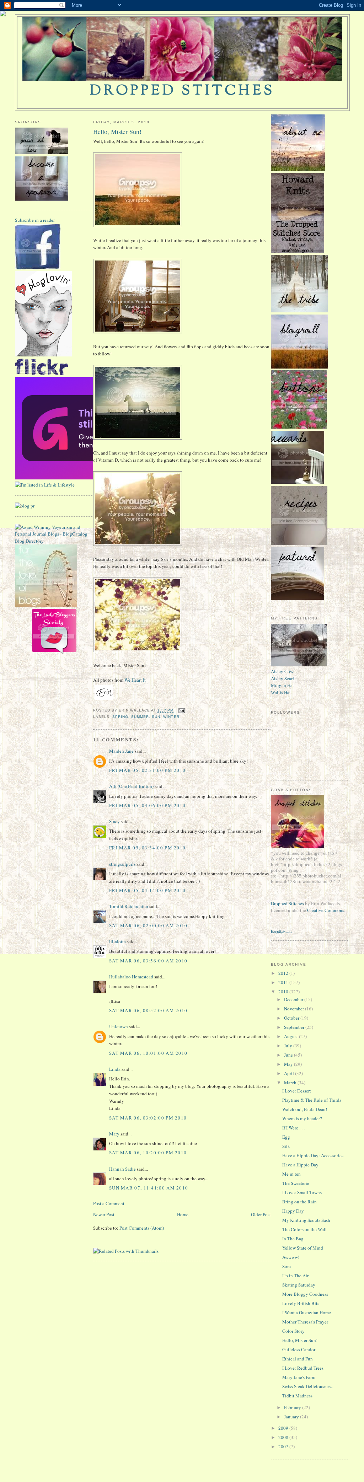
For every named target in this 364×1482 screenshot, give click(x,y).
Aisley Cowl (283, 671)
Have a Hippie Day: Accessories (312, 1155)
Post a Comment (108, 1203)
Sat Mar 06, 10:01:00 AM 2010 (148, 1053)
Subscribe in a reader (35, 220)
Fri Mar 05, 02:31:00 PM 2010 (147, 770)
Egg (286, 1137)
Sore (286, 1266)
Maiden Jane (121, 751)
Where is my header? (302, 1118)
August (291, 1036)
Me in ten (291, 1174)
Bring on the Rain (299, 1201)
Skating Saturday (298, 1285)
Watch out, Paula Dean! (304, 1109)
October (292, 1018)
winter (171, 717)
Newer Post (103, 1214)
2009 (283, 1428)
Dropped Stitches (287, 903)
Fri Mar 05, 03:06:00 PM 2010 (147, 805)
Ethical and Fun (297, 1358)
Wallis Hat (281, 692)
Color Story (293, 1331)
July (288, 1045)
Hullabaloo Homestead (131, 976)
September (294, 1027)
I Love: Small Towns (302, 1192)
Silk (286, 1146)
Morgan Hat (282, 685)
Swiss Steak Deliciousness (307, 1386)
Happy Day (293, 1211)
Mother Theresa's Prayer (305, 1322)
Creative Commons (325, 910)
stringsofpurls (122, 864)
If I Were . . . (293, 1127)
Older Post (261, 1214)
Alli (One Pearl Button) (131, 786)
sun (156, 717)
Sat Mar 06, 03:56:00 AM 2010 (148, 960)
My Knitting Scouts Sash (306, 1220)
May (289, 1064)
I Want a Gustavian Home (306, 1312)
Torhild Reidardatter (128, 906)
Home (182, 1214)
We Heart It (135, 680)
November (294, 1008)
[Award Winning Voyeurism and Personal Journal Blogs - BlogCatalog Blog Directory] (54, 541)
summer (140, 717)
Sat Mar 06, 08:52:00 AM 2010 (148, 1010)
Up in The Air (295, 1275)
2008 (283, 1437)
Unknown (118, 1026)
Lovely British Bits (300, 1303)
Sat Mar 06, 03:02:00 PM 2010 (148, 1118)
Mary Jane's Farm (298, 1377)
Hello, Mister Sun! (117, 131)
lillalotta (117, 941)
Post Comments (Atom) (141, 1228)
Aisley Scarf (282, 678)
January (292, 1416)
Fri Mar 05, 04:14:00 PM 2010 (147, 890)
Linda (115, 1069)
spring (120, 717)
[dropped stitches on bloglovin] (43, 354)
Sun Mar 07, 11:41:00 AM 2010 (148, 1188)
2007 (283, 1446)
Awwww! (290, 1257)
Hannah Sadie (122, 1169)
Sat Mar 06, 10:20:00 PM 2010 (148, 1152)
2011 (283, 982)
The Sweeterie (295, 1183)
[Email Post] (180, 711)
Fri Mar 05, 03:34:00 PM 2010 (147, 847)
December (294, 999)
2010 (283, 991)
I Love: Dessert (296, 1091)
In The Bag (293, 1238)
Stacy (114, 821)
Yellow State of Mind (302, 1248)
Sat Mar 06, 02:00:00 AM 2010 (148, 925)
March (291, 1082)
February (293, 1407)
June (289, 1055)
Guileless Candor (298, 1349)
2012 (283, 973)
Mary (114, 1134)
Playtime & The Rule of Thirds (311, 1100)
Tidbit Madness (297, 1395)
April (289, 1073)
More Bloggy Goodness (305, 1294)
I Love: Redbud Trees (302, 1368)
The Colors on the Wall (304, 1229)
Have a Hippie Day (300, 1164)
